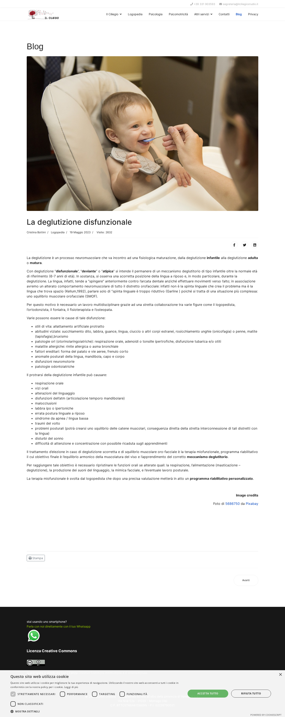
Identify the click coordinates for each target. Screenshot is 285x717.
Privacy (253, 14)
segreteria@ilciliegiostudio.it (240, 4)
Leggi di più (71, 687)
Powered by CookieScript (265, 714)
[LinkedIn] (254, 244)
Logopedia (135, 14)
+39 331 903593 (204, 4)
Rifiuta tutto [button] (251, 693)
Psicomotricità (178, 14)
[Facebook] (234, 244)
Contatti (224, 14)
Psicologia (156, 14)
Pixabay (252, 503)
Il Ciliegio (112, 14)
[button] (95, 711)
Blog (239, 14)
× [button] (280, 674)
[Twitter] (244, 244)
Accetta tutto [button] (207, 693)
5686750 (232, 503)
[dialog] (142, 693)
